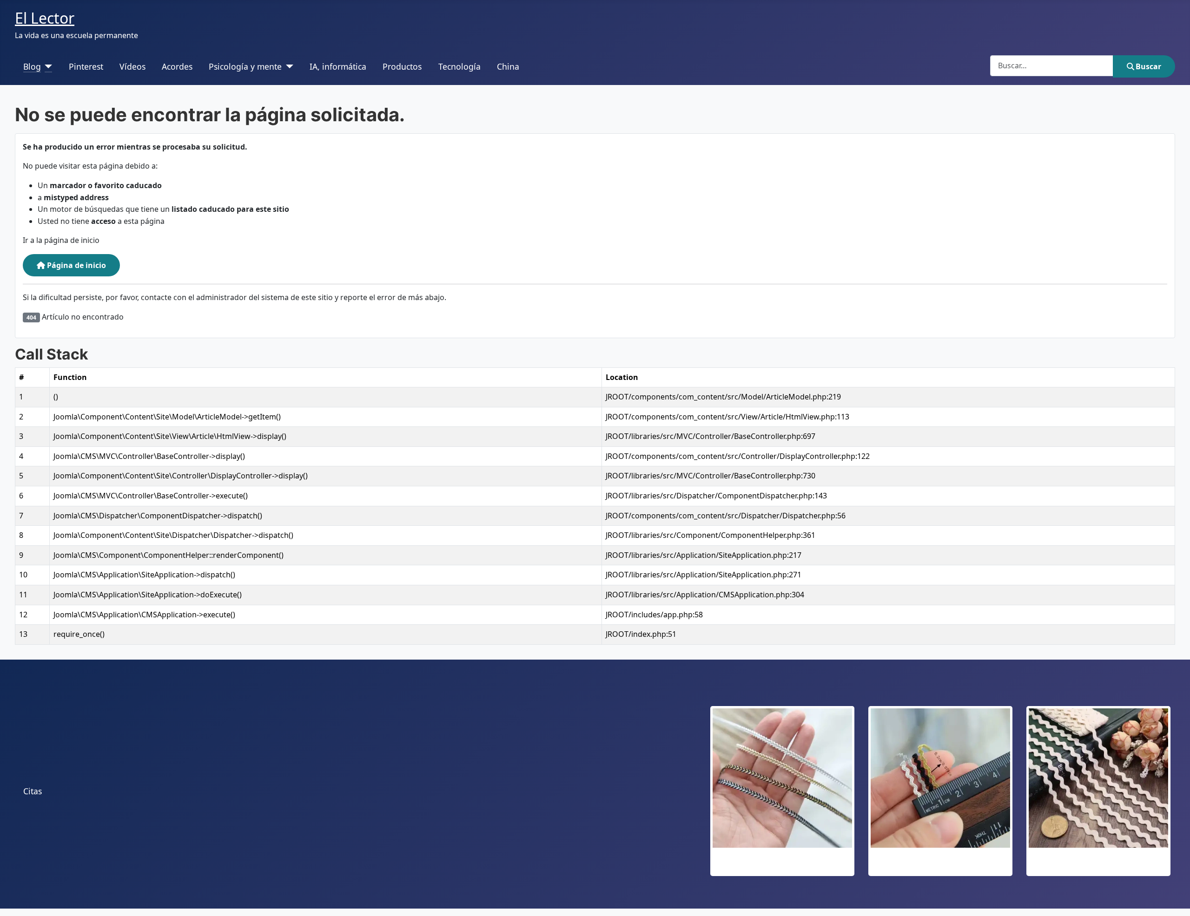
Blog (32, 66)
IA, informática (338, 66)
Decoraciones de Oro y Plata (783, 865)
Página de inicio (75, 265)
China (508, 66)
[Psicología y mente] (287, 66)
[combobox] (1051, 65)
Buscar (1148, 66)
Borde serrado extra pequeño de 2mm (940, 865)
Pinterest (86, 66)
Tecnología (459, 66)
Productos (402, 66)
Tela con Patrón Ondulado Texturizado (1098, 865)
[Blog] (47, 66)
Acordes (177, 66)
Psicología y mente (245, 66)
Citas (32, 791)
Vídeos (132, 66)
